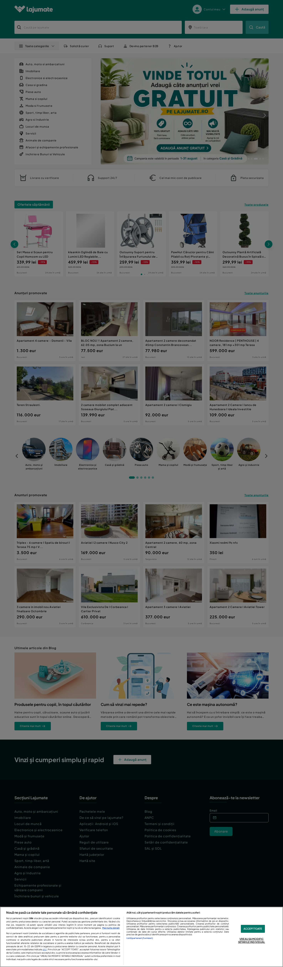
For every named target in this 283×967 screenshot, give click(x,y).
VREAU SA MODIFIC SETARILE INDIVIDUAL (251, 940)
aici (45, 949)
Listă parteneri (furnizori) (139, 938)
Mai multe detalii (111, 927)
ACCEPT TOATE (253, 928)
